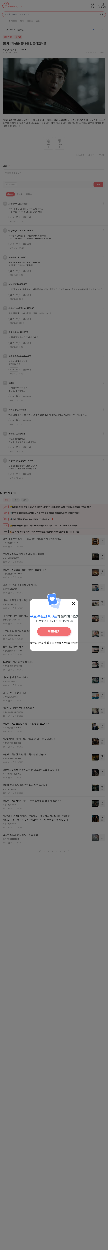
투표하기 (54, 631)
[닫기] (73, 603)
